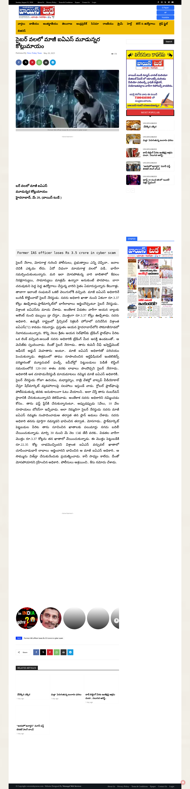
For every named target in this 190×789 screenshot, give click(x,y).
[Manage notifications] (183, 782)
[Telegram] (53, 62)
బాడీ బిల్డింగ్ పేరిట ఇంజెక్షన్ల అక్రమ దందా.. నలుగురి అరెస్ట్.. (157, 153)
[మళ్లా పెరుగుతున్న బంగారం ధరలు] (67, 683)
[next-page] (133, 191)
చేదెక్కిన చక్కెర (23, 694)
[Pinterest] (32, 62)
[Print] (46, 62)
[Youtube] (172, 2)
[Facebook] (158, 2)
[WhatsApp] (39, 62)
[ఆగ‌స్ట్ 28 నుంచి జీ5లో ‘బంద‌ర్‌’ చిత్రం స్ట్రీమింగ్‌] (133, 180)
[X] (165, 2)
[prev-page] (128, 191)
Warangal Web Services (71, 786)
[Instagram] (162, 2)
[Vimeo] (169, 2)
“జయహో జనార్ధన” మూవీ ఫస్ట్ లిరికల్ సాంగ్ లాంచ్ (156, 167)
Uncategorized (150, 123)
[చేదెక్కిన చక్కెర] (33, 683)
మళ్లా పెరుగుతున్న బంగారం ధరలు (66, 694)
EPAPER (132, 239)
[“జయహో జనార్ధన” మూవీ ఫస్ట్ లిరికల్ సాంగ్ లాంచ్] (33, 714)
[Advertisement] (119, 12)
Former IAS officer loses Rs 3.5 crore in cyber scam (43, 638)
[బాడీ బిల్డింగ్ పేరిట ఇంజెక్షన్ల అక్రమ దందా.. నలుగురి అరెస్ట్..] (101, 683)
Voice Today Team (34, 53)
